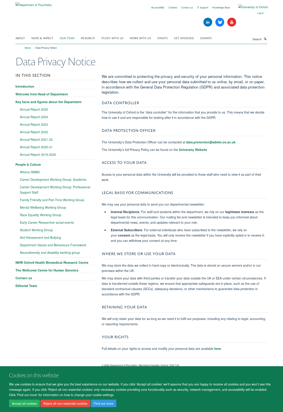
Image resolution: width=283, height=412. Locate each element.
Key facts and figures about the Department (48, 102)
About (20, 38)
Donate (206, 38)
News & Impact (42, 38)
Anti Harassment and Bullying (40, 237)
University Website (193, 149)
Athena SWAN (30, 172)
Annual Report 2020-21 (36, 147)
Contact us (187, 7)
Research (88, 38)
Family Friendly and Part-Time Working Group (52, 200)
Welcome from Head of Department (41, 94)
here (217, 348)
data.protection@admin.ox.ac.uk (210, 142)
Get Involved (184, 38)
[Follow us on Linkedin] (208, 22)
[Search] (265, 38)
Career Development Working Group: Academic (53, 179)
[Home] (19, 47)
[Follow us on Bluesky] (220, 22)
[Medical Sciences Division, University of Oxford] (55, 363)
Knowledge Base (221, 7)
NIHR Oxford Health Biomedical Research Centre (51, 262)
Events (162, 38)
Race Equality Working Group (40, 215)
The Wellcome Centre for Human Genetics (46, 270)
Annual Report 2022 (34, 132)
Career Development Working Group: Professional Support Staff (55, 189)
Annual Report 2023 (34, 124)
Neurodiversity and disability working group (50, 252)
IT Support (202, 7)
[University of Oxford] (250, 7)
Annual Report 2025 (34, 109)
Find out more (103, 403)
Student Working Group (36, 230)
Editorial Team (26, 285)
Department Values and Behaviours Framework (53, 245)
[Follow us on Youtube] (231, 22)
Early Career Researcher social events (47, 222)
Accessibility (157, 7)
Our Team (67, 38)
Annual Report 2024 (34, 117)
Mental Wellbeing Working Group (43, 207)
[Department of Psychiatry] (33, 3)
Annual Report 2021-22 (36, 139)
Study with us (112, 38)
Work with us (140, 38)
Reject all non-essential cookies (65, 403)
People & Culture (28, 164)
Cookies (172, 7)
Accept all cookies (24, 403)
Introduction (24, 86)
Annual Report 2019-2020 (38, 154)
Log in (260, 13)
